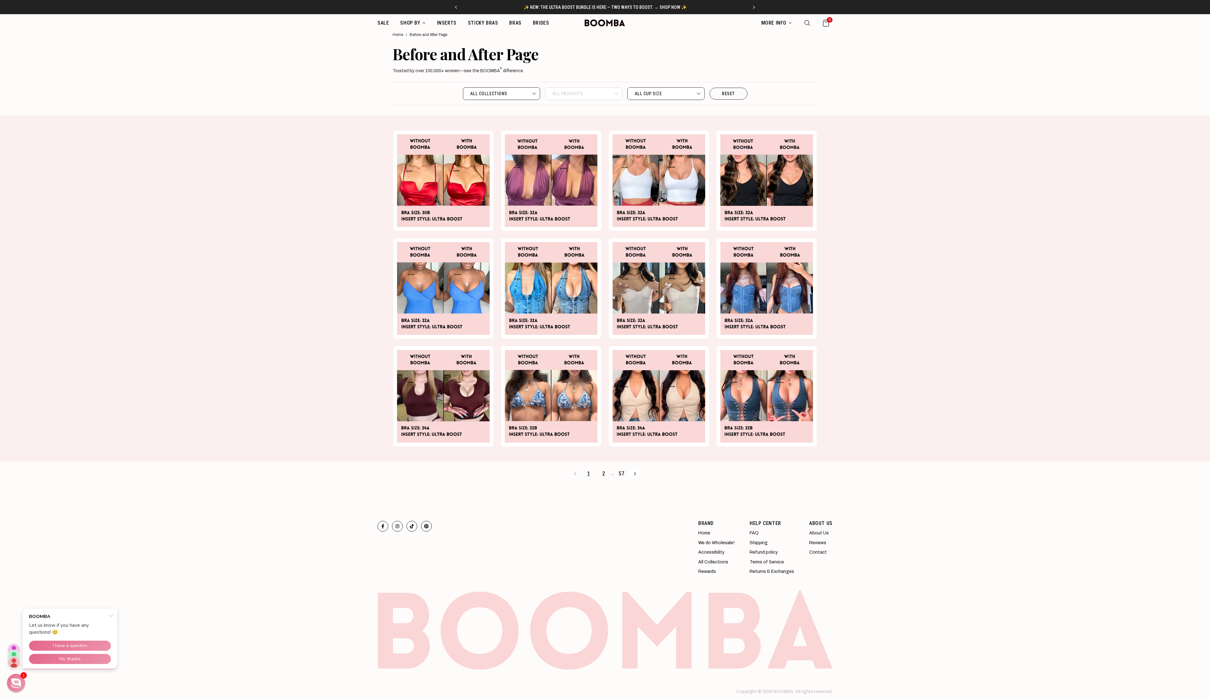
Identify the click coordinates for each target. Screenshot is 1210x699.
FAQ (754, 533)
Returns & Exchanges (772, 571)
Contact (818, 552)
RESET (728, 93)
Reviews (817, 542)
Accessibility (711, 552)
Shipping (759, 542)
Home (398, 34)
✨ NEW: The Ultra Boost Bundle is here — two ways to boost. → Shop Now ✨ (605, 7)
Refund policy (764, 552)
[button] (16, 683)
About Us (819, 533)
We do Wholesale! (716, 542)
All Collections (713, 562)
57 (622, 473)
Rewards (707, 571)
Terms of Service (767, 562)
